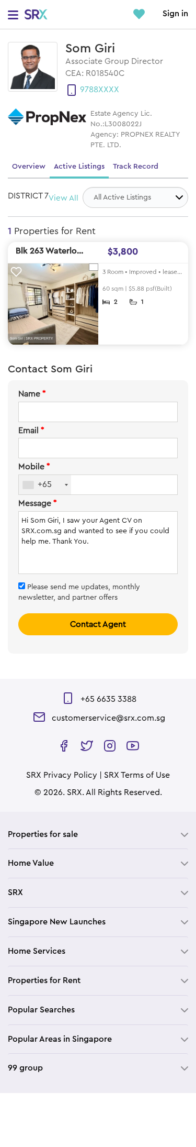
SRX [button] (15, 892)
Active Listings (79, 166)
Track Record (135, 166)
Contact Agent (98, 624)
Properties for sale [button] (43, 834)
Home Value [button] (31, 863)
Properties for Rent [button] (44, 980)
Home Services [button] (36, 951)
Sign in (175, 13)
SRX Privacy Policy (61, 775)
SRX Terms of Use (137, 775)
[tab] (98, 834)
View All (63, 198)
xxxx (108, 89)
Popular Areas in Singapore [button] (60, 1039)
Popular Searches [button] (41, 1010)
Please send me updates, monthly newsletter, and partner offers (79, 592)
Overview (28, 166)
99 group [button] (25, 1068)
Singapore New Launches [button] (57, 922)
